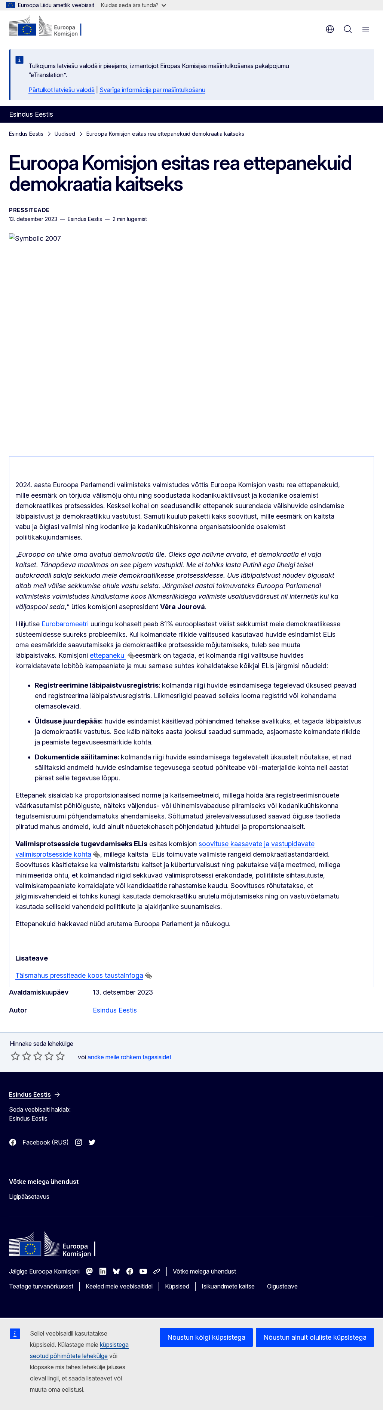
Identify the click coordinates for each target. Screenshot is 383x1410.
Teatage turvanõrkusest (41, 1286)
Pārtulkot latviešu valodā (61, 89)
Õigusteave (282, 1286)
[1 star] (15, 1056)
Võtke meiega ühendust (204, 1271)
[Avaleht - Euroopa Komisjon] (54, 26)
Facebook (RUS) (45, 1142)
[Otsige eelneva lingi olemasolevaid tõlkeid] (131, 656)
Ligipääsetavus (29, 1196)
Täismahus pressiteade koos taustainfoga (79, 975)
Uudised (65, 133)
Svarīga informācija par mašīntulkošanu (152, 89)
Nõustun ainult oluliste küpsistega (315, 1337)
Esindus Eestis (26, 133)
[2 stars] (21, 1056)
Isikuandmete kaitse (228, 1286)
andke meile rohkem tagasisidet (129, 1057)
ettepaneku (108, 655)
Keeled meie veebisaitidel (119, 1286)
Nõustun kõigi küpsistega (206, 1337)
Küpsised (177, 1286)
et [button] (330, 29)
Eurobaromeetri (65, 624)
